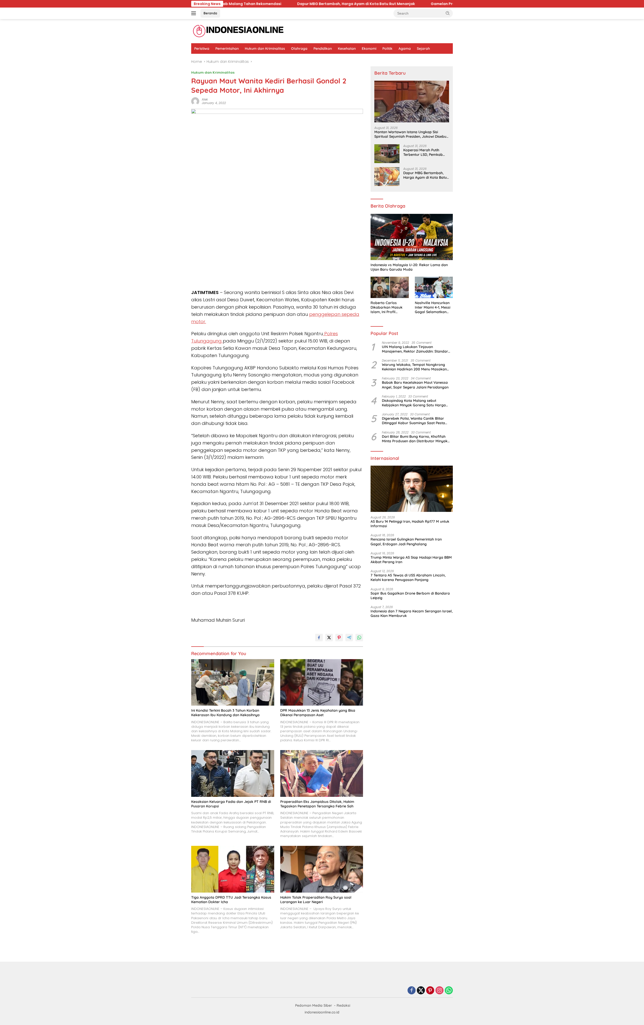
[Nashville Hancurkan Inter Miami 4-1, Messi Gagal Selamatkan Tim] (434, 287)
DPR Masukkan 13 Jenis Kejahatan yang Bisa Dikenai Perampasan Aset (317, 712)
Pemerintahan (227, 48)
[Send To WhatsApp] (359, 637)
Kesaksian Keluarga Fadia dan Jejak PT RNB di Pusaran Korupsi (231, 803)
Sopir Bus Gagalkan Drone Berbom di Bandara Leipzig (410, 595)
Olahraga (299, 48)
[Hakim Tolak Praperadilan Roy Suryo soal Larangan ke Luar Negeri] (321, 869)
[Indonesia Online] (238, 30)
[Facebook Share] (319, 637)
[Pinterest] (430, 990)
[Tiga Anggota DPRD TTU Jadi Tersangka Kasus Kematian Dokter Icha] (232, 869)
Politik (387, 48)
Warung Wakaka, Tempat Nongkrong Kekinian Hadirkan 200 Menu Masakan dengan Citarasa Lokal (414, 366)
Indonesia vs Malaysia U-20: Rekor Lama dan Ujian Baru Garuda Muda (409, 267)
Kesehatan (347, 48)
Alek (205, 99)
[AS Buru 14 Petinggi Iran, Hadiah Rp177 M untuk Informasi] (412, 489)
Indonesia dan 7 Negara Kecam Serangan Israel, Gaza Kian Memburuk (412, 613)
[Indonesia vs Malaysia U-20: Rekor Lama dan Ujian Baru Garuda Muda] (412, 237)
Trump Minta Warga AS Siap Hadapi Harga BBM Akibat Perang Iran (411, 559)
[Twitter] (421, 990)
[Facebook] (412, 990)
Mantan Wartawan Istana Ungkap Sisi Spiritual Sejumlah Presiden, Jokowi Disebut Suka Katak (411, 134)
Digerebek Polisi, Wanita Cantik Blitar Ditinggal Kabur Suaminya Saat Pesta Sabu (413, 420)
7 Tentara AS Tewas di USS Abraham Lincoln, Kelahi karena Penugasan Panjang (408, 577)
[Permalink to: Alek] (195, 101)
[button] (448, 13)
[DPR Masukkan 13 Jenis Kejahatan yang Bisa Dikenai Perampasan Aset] (321, 682)
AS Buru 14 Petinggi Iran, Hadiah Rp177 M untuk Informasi (410, 523)
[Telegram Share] (349, 637)
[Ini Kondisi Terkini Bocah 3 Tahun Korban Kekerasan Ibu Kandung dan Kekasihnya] (232, 682)
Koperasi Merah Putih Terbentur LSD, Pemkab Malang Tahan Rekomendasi (423, 152)
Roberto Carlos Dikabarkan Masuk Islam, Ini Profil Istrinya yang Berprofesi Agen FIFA (388, 307)
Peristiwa (201, 48)
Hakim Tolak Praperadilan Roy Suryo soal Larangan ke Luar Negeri (315, 899)
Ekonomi (369, 48)
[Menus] (194, 13)
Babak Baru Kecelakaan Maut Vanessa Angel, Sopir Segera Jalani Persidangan (415, 384)
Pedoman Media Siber (313, 1005)
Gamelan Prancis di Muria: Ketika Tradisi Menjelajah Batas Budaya (443, 4)
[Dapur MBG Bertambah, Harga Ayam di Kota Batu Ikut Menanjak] (386, 176)
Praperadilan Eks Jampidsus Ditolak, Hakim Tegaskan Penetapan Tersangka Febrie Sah (317, 803)
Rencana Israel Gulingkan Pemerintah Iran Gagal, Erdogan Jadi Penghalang (406, 541)
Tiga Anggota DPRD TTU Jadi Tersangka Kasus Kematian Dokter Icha (231, 899)
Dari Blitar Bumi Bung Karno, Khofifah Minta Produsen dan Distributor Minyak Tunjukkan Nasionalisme (415, 438)
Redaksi (343, 1005)
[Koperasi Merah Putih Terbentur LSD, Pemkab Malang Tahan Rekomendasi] (386, 153)
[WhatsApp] (449, 990)
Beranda (210, 13)
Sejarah (423, 48)
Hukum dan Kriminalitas (265, 48)
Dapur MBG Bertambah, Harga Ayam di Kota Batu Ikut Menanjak (307, 4)
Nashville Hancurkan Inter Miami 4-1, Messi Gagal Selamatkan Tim (432, 307)
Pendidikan (322, 48)
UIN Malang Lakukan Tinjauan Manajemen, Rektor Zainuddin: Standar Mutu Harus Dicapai (415, 349)
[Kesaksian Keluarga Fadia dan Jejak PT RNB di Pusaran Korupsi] (232, 773)
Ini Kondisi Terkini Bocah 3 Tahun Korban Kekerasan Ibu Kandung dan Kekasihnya (225, 712)
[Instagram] (439, 990)
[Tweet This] (329, 637)
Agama (404, 48)
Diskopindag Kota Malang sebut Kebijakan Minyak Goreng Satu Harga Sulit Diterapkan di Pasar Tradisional (414, 402)
